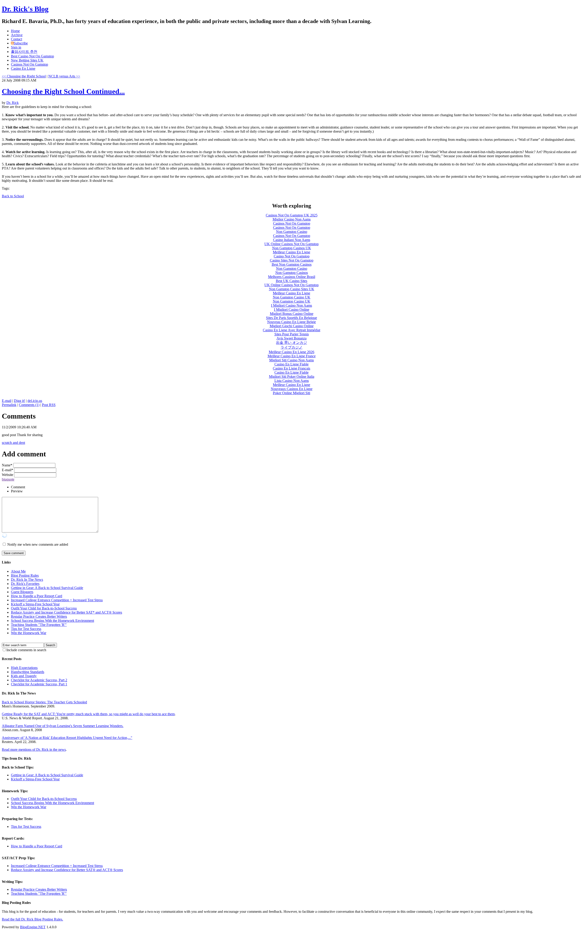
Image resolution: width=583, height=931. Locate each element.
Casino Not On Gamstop (291, 256)
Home (15, 31)
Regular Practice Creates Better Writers (39, 616)
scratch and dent (13, 443)
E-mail (6, 401)
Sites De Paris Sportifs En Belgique (291, 318)
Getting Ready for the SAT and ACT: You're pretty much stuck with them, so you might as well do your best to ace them (88, 714)
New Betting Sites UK (27, 60)
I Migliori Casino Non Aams (291, 305)
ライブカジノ (291, 347)
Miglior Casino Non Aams (292, 219)
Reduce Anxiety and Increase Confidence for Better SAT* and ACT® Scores (66, 612)
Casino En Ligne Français (291, 368)
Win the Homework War (28, 633)
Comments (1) (29, 405)
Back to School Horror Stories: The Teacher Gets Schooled (44, 702)
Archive (17, 35)
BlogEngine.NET (33, 927)
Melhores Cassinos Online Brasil (291, 277)
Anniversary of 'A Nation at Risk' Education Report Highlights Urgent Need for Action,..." (67, 738)
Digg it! (19, 401)
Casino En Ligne (23, 68)
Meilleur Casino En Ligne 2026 (291, 352)
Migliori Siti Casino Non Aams (291, 360)
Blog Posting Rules (25, 575)
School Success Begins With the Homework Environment (52, 620)
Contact (16, 39)
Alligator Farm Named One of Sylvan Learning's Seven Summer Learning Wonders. (62, 726)
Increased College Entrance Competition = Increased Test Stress (57, 600)
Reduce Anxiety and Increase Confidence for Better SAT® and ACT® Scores (67, 870)
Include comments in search (26, 650)
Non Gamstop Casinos (291, 273)
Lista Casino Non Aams (291, 381)
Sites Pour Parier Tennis (291, 334)
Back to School (13, 196)
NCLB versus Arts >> (64, 76)
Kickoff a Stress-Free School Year (35, 604)
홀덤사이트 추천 (24, 52)
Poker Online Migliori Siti (291, 393)
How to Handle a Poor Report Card (36, 596)
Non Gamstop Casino (291, 232)
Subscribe (21, 43)
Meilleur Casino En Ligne (291, 252)
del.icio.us (35, 401)
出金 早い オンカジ (291, 343)
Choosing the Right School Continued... (63, 91)
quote (10, 479)
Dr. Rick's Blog (25, 9)
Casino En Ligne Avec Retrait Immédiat (291, 330)
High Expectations (24, 668)
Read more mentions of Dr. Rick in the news (34, 749)
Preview (17, 491)
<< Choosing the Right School (24, 76)
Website (7, 475)
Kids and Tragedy (24, 676)
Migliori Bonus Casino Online (291, 314)
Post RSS (49, 405)
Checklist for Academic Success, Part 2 (39, 680)
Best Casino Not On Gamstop (32, 56)
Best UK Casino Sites (291, 281)
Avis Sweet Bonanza (291, 338)
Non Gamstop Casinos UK (291, 248)
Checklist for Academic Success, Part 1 (39, 684)
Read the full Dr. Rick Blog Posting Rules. (32, 919)
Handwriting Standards (27, 672)
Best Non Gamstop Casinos (292, 264)
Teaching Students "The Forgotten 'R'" (39, 625)
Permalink (9, 405)
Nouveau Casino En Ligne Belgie (291, 322)
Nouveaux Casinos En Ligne (291, 389)
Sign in (16, 47)
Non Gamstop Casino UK (291, 297)
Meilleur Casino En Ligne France (292, 356)
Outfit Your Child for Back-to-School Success (44, 608)
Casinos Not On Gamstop (29, 64)
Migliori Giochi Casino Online (292, 326)
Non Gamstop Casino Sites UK (291, 289)
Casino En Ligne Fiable (291, 364)
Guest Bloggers (22, 592)
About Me (18, 571)
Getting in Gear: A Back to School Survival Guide (47, 588)
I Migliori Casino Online (291, 309)
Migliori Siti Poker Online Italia (291, 376)
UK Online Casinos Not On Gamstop (291, 244)
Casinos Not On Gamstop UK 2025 (291, 215)
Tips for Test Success (26, 629)
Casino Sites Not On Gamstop (291, 260)
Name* (7, 465)
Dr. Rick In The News (27, 579)
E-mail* (7, 470)
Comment (18, 487)
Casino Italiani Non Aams (291, 240)
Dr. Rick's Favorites (25, 584)
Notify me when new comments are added (37, 544)
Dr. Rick (12, 103)
